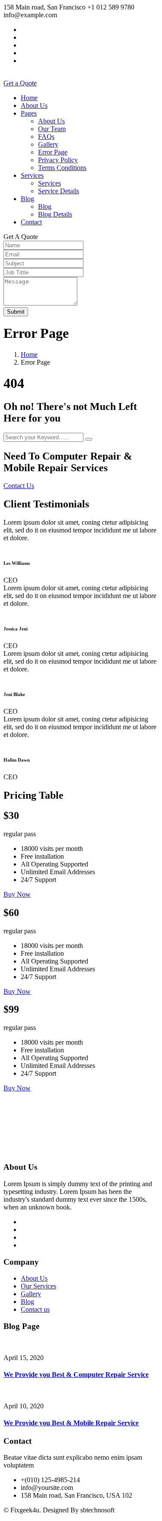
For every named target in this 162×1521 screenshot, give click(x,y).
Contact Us (18, 485)
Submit (16, 312)
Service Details (58, 191)
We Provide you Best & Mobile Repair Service (71, 1423)
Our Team (52, 128)
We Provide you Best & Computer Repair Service (76, 1374)
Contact (31, 222)
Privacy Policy (58, 160)
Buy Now (17, 894)
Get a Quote (20, 83)
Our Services (38, 1286)
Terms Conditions (62, 167)
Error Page (52, 152)
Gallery (48, 144)
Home (29, 97)
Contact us (35, 1309)
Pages (29, 113)
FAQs (46, 136)
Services (32, 175)
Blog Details (55, 214)
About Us (34, 105)
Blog (27, 198)
